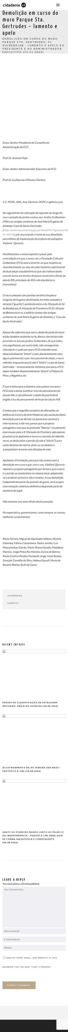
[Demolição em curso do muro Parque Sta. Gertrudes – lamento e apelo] (4, 617)
